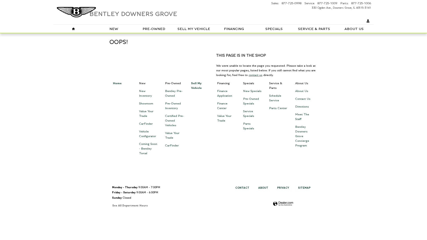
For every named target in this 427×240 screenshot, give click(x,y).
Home (117, 83)
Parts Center (278, 108)
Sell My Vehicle (193, 29)
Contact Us (302, 98)
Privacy (283, 187)
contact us (255, 75)
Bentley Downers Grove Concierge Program (302, 136)
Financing (234, 29)
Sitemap (304, 187)
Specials (274, 29)
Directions (302, 106)
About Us (354, 29)
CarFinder (146, 123)
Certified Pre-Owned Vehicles (174, 120)
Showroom (146, 103)
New (113, 29)
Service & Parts (314, 29)
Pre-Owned (154, 29)
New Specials (252, 91)
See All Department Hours (130, 205)
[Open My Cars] (367, 21)
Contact (242, 187)
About (263, 187)
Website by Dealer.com (283, 204)
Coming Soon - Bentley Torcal (148, 148)
